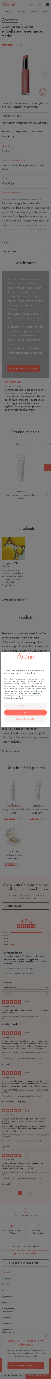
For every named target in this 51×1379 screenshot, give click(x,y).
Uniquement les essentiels (25, 719)
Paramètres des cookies (26, 706)
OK (25, 712)
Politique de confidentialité (13, 698)
